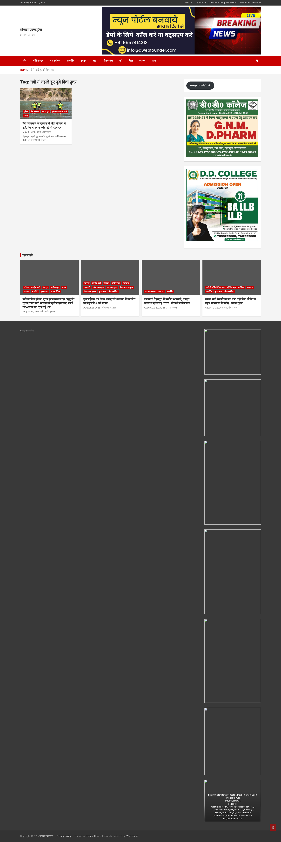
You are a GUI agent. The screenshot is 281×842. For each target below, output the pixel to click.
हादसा (26, 116)
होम (24, 60)
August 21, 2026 (213, 307)
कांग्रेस (26, 287)
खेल (94, 60)
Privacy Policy (216, 2)
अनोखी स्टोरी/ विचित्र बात (215, 287)
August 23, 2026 (91, 307)
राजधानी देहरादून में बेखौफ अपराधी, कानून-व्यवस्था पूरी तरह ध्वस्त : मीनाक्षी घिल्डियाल (167, 301)
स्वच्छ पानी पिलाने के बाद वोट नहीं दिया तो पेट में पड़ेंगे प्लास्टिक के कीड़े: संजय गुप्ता (230, 301)
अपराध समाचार (150, 291)
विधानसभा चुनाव (90, 291)
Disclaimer (231, 2)
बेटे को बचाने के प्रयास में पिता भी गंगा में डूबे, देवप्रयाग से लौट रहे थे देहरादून (44, 125)
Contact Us (201, 2)
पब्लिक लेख (108, 60)
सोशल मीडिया (55, 291)
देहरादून (45, 287)
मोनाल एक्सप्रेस (31, 29)
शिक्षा (131, 60)
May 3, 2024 (29, 132)
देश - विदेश (35, 111)
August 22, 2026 (152, 307)
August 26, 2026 (31, 311)
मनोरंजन (241, 287)
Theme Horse (93, 836)
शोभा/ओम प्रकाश (44, 132)
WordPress (132, 836)
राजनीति (70, 60)
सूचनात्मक (44, 291)
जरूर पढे (27, 255)
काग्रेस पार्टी (35, 287)
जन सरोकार (55, 60)
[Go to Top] (273, 827)
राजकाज (26, 291)
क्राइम (83, 60)
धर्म (120, 60)
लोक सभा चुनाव (98, 287)
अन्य (154, 60)
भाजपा (64, 287)
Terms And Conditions (250, 2)
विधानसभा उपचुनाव (126, 287)
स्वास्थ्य (142, 60)
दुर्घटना (26, 111)
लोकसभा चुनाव (112, 287)
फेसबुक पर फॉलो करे (200, 85)
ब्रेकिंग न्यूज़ (38, 60)
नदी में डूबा (45, 111)
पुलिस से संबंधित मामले (59, 111)
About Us (187, 2)
